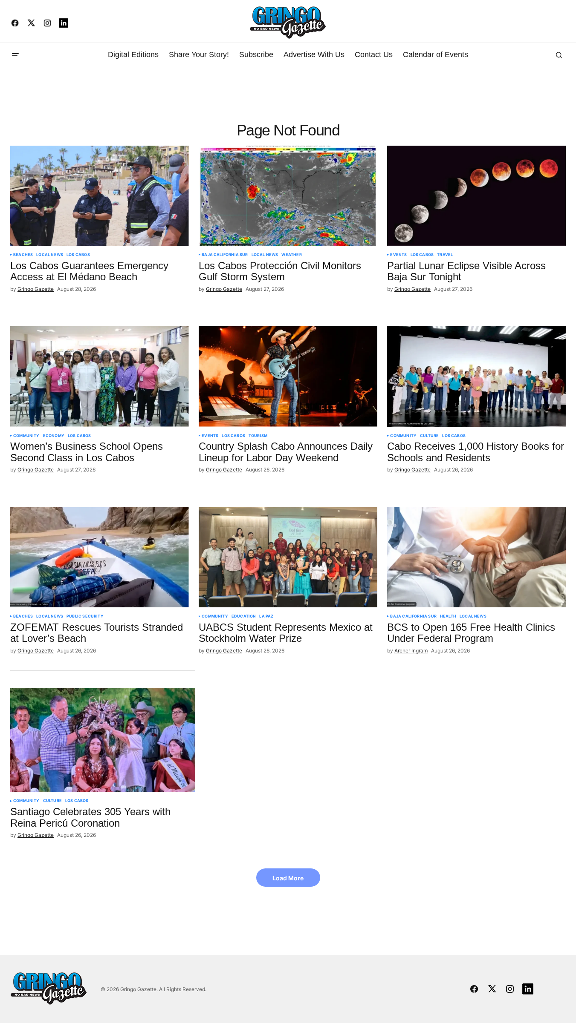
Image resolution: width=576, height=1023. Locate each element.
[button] (15, 55)
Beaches (23, 255)
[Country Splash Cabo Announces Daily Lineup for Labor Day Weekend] (288, 376)
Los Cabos (78, 255)
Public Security (85, 616)
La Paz (266, 616)
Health (448, 616)
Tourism (258, 436)
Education (244, 616)
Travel (445, 255)
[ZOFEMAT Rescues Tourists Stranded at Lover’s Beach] (99, 557)
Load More (288, 878)
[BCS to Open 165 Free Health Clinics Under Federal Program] (476, 557)
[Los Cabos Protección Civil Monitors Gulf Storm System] (288, 196)
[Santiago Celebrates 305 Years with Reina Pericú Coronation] (102, 740)
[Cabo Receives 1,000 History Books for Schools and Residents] (476, 376)
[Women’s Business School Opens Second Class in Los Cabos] (99, 376)
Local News (49, 255)
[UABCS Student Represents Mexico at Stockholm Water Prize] (288, 557)
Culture (429, 436)
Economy (53, 436)
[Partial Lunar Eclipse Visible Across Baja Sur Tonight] (476, 196)
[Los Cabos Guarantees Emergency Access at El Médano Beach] (99, 196)
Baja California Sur (225, 255)
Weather (291, 255)
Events (398, 255)
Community (26, 436)
